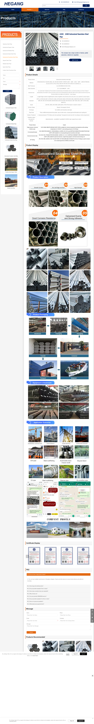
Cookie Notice (35, 655)
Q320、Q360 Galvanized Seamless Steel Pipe (34, 21)
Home (4, 21)
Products (8, 21)
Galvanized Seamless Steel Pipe (17, 21)
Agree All (81, 720)
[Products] (11, 34)
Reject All (72, 720)
